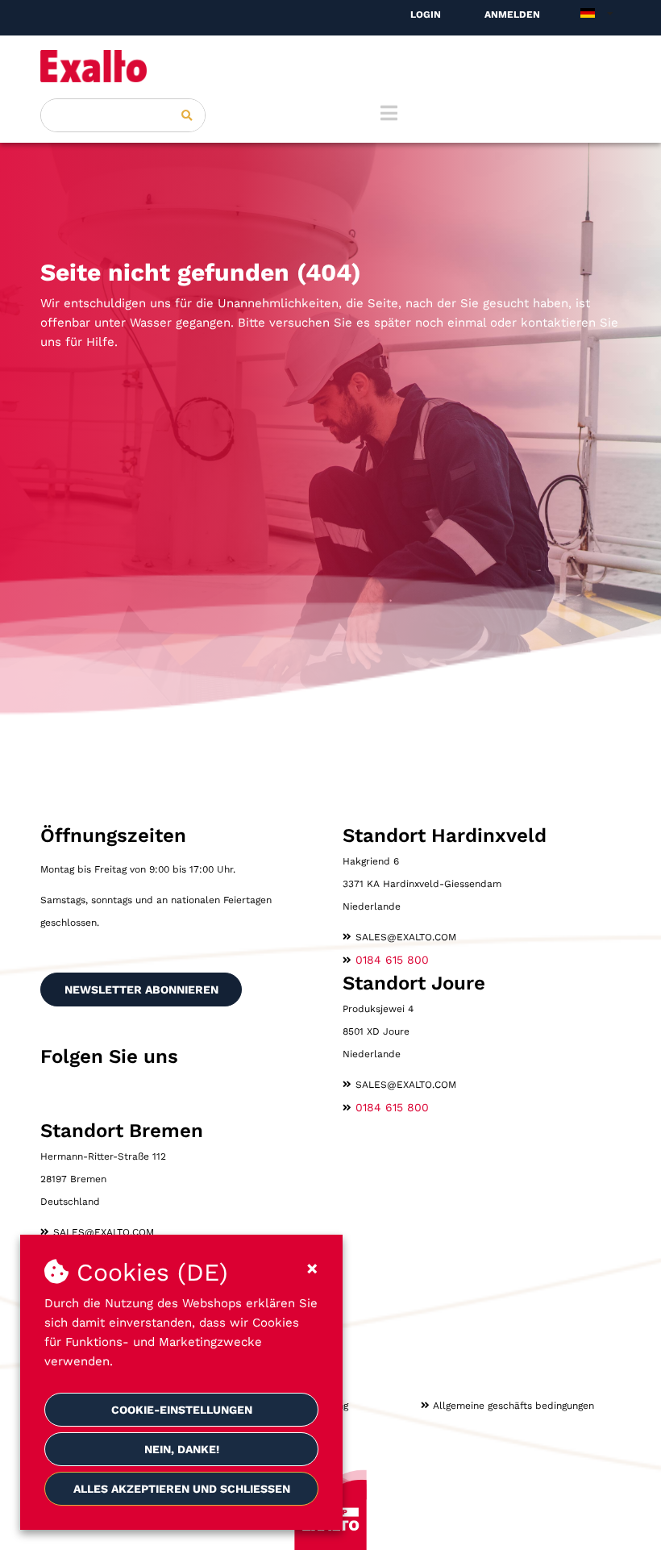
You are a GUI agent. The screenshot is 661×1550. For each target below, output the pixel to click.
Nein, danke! (181, 1449)
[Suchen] (187, 115)
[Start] (330, 66)
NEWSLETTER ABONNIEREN (141, 989)
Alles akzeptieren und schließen (181, 1488)
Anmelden (512, 14)
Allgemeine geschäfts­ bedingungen (513, 1405)
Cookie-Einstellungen (181, 1409)
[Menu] (389, 112)
